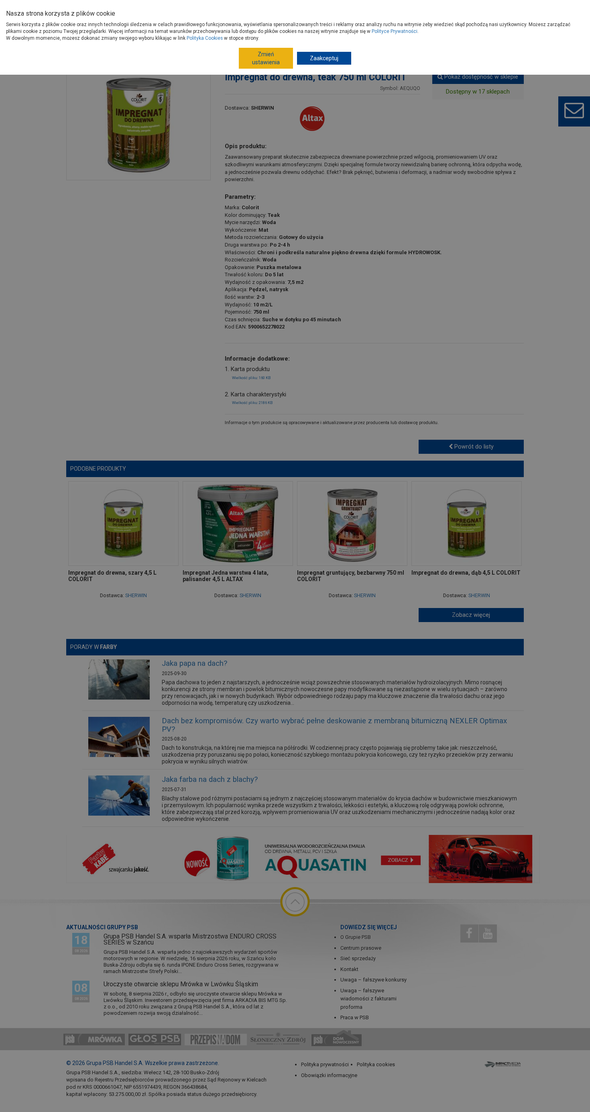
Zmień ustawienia (266, 58)
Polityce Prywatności (394, 31)
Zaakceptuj (324, 58)
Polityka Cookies (205, 38)
